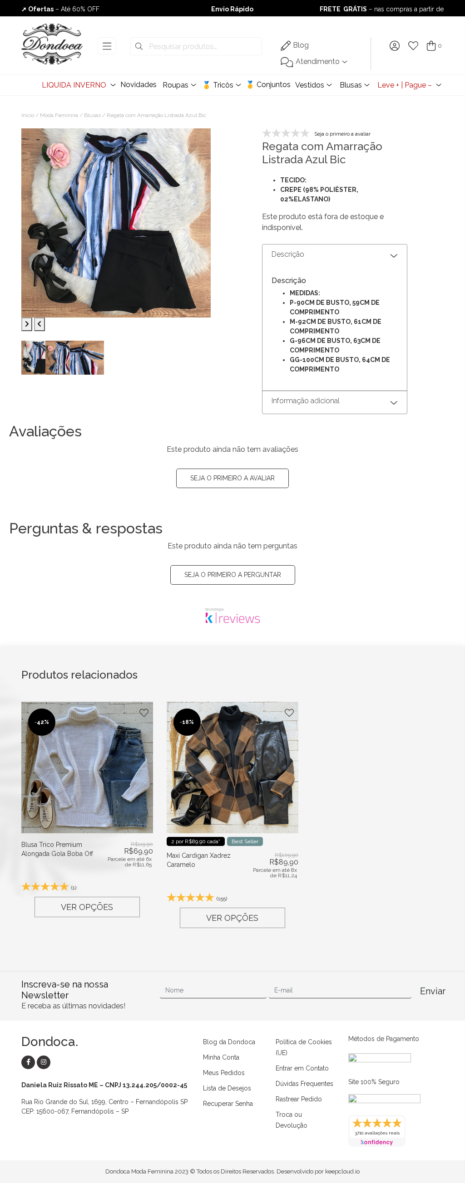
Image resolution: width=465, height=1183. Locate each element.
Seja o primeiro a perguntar (232, 574)
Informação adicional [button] (306, 400)
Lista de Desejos (227, 1088)
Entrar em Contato (302, 1068)
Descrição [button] (288, 254)
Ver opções (87, 907)
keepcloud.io (342, 1171)
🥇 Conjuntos (268, 84)
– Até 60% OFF (60, 9)
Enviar (431, 991)
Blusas (351, 85)
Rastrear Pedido (299, 1099)
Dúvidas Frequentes (304, 1083)
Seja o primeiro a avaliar (232, 478)
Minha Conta (221, 1057)
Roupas (175, 85)
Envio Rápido (232, 9)
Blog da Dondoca (229, 1042)
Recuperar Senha (228, 1103)
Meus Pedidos (224, 1072)
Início (27, 115)
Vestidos (309, 85)
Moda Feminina (59, 115)
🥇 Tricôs (217, 85)
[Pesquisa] (139, 46)
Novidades (138, 84)
